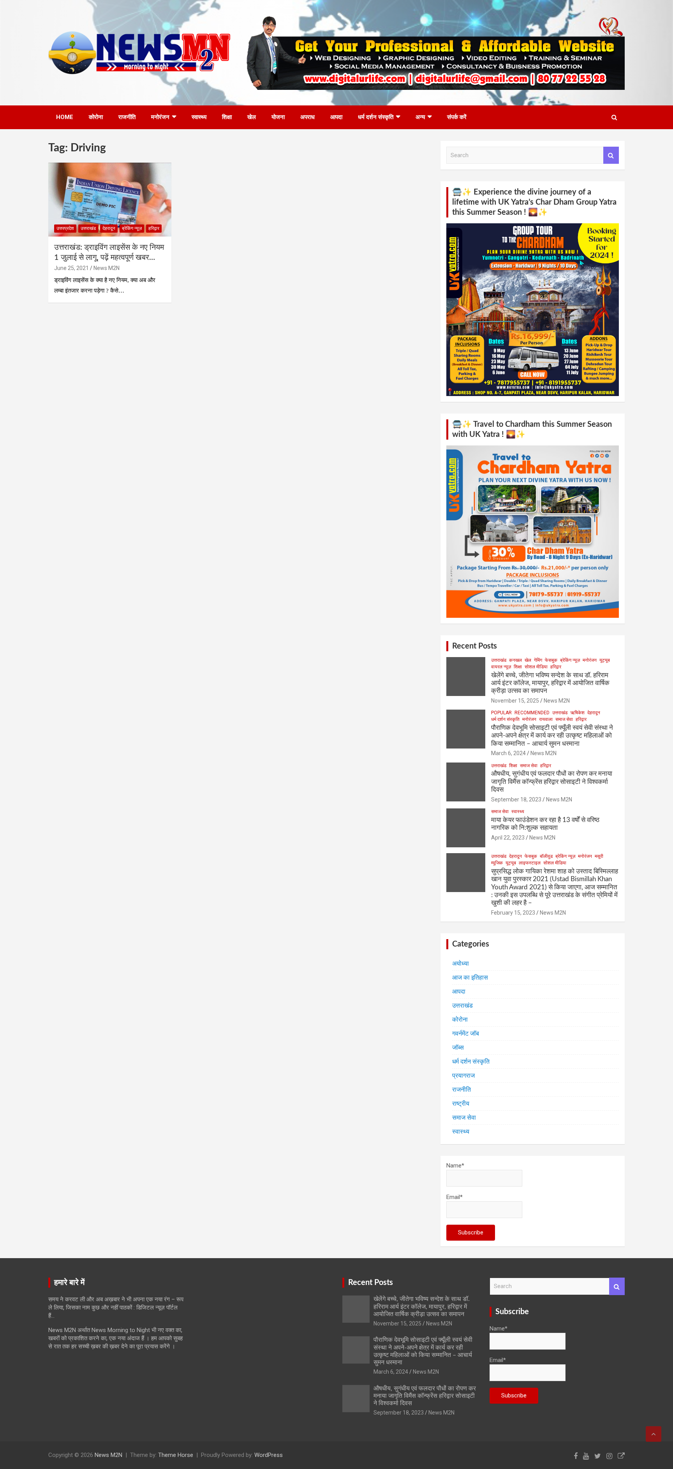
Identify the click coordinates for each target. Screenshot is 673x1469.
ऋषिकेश (577, 712)
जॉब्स (458, 1047)
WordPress (268, 1454)
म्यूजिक (497, 863)
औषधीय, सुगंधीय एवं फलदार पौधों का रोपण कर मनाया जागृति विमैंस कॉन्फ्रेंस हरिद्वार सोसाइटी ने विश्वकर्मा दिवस (551, 781)
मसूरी (599, 856)
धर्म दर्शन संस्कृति (375, 117)
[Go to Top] (653, 1434)
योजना (278, 117)
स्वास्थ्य (199, 117)
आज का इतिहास (470, 977)
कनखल (515, 660)
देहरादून (108, 228)
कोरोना (96, 117)
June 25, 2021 (71, 268)
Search (611, 155)
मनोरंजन (160, 117)
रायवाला (546, 719)
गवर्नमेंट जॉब (465, 1033)
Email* (454, 1197)
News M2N (106, 268)
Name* (455, 1165)
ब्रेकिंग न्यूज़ (132, 228)
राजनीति (127, 117)
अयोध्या (460, 963)
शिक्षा (227, 117)
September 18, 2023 (516, 799)
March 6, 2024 (508, 753)
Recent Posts (474, 646)
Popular (501, 712)
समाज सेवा (564, 719)
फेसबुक (551, 660)
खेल (251, 117)
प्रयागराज (463, 1075)
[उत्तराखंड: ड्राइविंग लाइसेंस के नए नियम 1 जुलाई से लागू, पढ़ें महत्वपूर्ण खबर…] (110, 200)
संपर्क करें (457, 117)
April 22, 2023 (508, 837)
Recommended (532, 712)
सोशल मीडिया (536, 667)
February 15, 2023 (513, 913)
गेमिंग (538, 660)
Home (64, 117)
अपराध (307, 117)
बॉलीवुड (546, 856)
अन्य (420, 117)
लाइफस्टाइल (530, 863)
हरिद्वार (153, 228)
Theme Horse (175, 1454)
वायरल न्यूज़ (501, 667)
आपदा (336, 117)
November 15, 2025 (515, 701)
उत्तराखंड (88, 228)
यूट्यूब (604, 660)
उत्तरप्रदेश (65, 228)
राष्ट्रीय (460, 1103)
